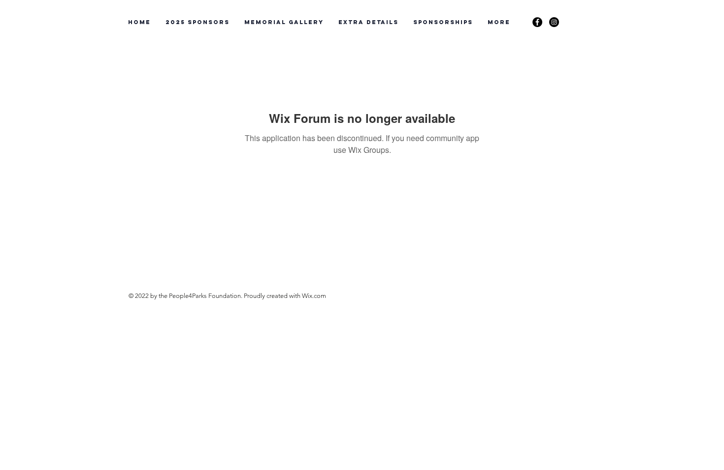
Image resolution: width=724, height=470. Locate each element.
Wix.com (314, 295)
